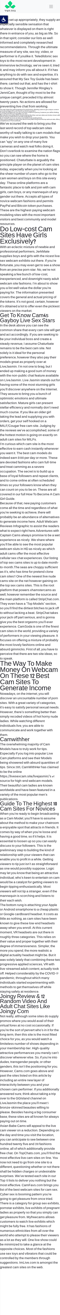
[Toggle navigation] (51, 6)
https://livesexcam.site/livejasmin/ (24, 776)
